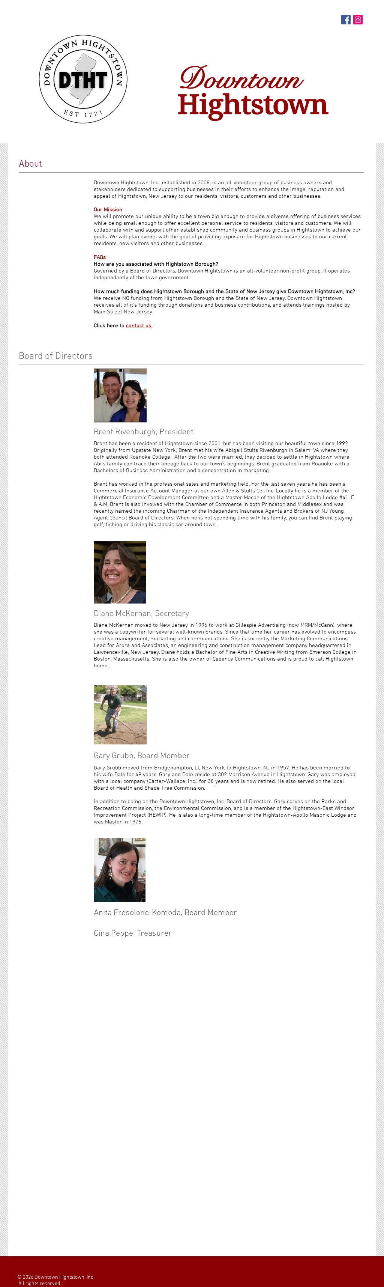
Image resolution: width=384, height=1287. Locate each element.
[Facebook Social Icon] (346, 19)
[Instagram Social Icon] (358, 19)
